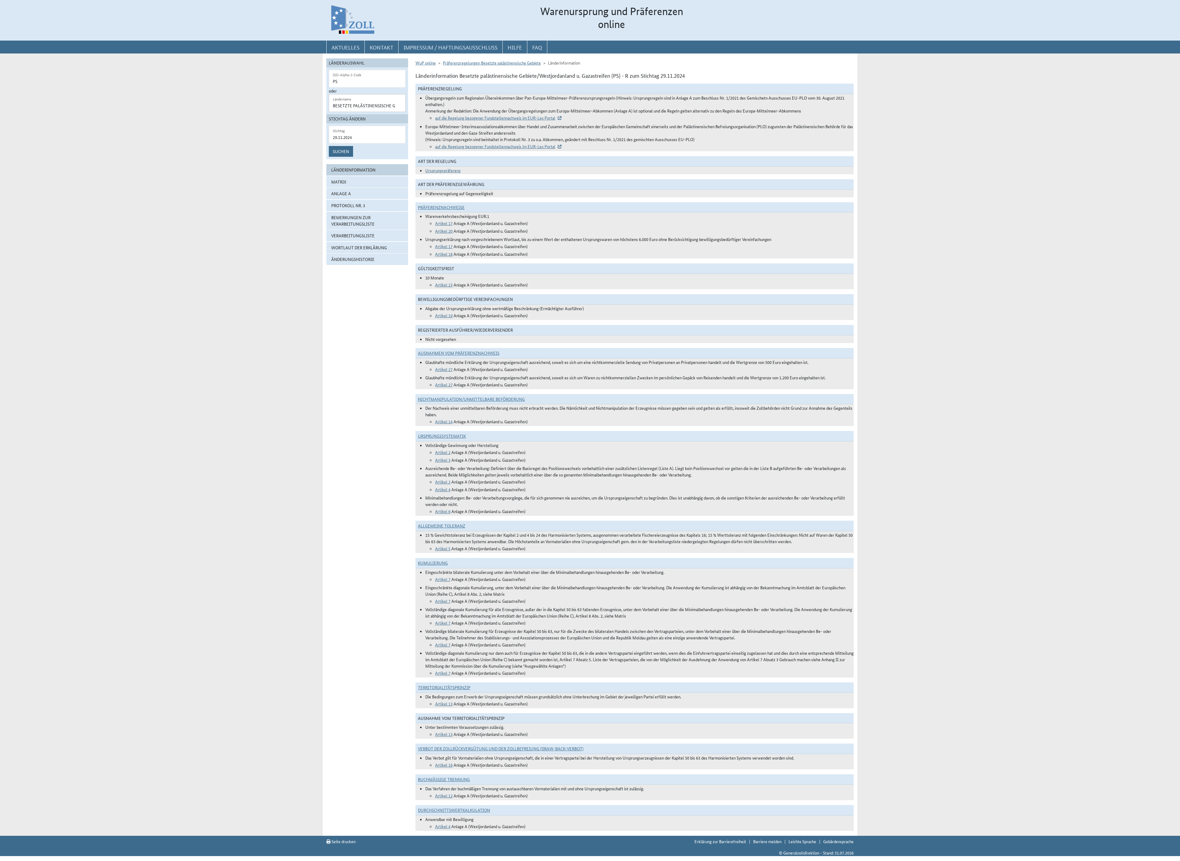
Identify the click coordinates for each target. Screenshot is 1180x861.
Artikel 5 (442, 548)
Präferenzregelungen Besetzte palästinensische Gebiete (492, 63)
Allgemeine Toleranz (441, 526)
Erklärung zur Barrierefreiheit (720, 841)
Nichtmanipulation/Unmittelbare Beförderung (471, 399)
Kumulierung (433, 563)
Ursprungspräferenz (443, 170)
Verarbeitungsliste (353, 235)
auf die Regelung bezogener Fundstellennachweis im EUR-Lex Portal (495, 118)
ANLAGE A (341, 193)
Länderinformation (353, 170)
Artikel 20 (444, 231)
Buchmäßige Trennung (444, 779)
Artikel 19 (444, 315)
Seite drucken (343, 841)
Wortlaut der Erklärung (359, 247)
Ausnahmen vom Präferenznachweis (458, 353)
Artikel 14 (444, 421)
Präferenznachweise (441, 207)
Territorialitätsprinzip (444, 687)
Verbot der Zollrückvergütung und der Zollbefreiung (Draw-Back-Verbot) (501, 748)
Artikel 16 (444, 765)
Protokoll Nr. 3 (348, 205)
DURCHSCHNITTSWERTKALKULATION (454, 810)
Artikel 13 (444, 704)
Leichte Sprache (802, 841)
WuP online (425, 63)
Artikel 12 (444, 795)
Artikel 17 (444, 223)
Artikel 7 (442, 579)
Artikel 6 (442, 511)
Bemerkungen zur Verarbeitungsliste (353, 220)
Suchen (341, 151)
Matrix (338, 182)
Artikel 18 (444, 254)
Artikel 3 (442, 460)
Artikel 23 (444, 285)
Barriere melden (767, 841)
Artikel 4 (442, 489)
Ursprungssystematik (442, 436)
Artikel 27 (444, 369)
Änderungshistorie (353, 259)
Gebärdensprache (838, 841)
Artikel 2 (442, 452)
